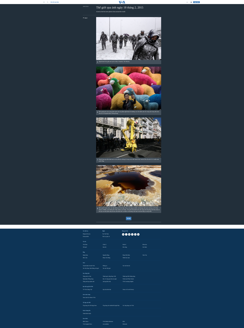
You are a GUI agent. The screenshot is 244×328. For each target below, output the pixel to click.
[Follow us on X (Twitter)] (126, 234)
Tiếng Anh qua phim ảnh (88, 281)
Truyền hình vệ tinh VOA (89, 265)
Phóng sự (105, 265)
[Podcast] (135, 234)
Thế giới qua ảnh (54, 2)
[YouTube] (191, 2)
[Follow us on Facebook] (123, 234)
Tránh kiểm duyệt (87, 313)
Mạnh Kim (85, 255)
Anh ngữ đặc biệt (107, 281)
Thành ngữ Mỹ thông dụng (129, 276)
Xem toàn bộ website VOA (89, 297)
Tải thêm (129, 218)
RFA (124, 321)
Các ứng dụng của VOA (128, 305)
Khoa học (145, 244)
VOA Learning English (128, 281)
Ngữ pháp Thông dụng (88, 279)
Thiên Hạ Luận (126, 257)
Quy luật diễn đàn (107, 289)
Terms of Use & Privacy (128, 289)
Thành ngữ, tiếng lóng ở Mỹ (109, 276)
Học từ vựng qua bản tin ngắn (110, 279)
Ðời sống (125, 247)
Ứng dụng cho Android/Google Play (111, 305)
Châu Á (104, 244)
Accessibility (106, 324)
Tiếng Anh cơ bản (87, 276)
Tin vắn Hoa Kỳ (126, 265)
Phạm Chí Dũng (106, 257)
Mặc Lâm (85, 257)
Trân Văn (145, 255)
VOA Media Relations (108, 321)
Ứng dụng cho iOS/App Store (90, 305)
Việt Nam (85, 244)
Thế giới (85, 247)
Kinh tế (124, 244)
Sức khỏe (145, 247)
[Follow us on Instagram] (132, 234)
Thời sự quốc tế (106, 236)
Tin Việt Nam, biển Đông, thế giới (91, 268)
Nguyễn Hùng (106, 255)
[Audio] (187, 2)
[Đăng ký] (138, 234)
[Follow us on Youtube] (129, 234)
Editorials (125, 324)
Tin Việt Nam (105, 234)
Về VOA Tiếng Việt (87, 289)
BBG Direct (85, 321)
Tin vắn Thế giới (106, 268)
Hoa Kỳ (104, 247)
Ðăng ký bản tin (86, 234)
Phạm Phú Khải (126, 255)
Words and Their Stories (128, 279)
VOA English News (87, 324)
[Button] (85, 18)
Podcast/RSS (86, 236)
